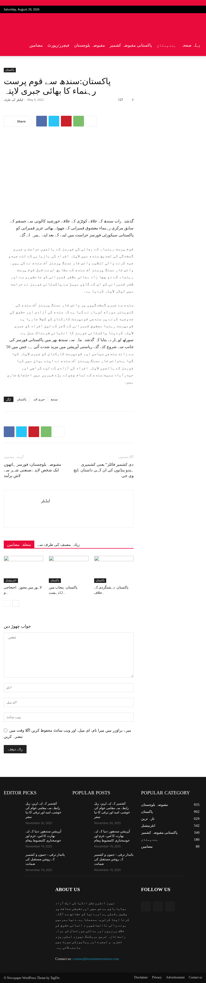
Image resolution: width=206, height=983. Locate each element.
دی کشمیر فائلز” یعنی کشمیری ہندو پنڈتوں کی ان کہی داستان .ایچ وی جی (103, 470)
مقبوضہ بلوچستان (89, 45)
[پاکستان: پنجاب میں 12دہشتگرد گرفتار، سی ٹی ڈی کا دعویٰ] (68, 569)
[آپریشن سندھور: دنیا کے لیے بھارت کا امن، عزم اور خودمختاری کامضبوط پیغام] (13, 835)
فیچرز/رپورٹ (58, 45)
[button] (195, 24)
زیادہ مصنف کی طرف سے (59, 545)
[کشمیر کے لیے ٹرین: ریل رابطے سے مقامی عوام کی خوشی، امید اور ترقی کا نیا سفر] (13, 807)
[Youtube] (198, 9)
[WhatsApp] (78, 121)
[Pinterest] (66, 121)
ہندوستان (166, 45)
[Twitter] (189, 9)
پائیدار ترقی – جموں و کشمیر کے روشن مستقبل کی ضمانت (45, 859)
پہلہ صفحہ (190, 45)
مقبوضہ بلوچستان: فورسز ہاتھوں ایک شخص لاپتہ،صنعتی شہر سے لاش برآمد (32, 470)
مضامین (36, 45)
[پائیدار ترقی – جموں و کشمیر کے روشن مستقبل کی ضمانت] (13, 858)
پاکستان (9, 69)
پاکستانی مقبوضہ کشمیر (131, 45)
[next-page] (15, 603)
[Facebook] (180, 9)
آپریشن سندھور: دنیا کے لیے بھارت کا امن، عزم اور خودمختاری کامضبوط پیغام (43, 835)
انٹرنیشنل (10, 580)
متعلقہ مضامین (19, 545)
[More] (91, 121)
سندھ (54, 399)
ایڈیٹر (20, 99)
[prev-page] (7, 603)
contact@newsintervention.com (96, 959)
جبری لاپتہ (38, 399)
